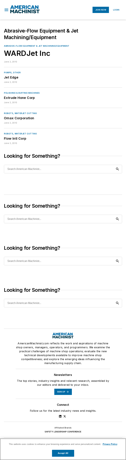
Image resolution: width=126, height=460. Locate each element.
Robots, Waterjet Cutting (20, 113)
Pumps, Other (12, 72)
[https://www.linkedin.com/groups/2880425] (60, 416)
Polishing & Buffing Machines (22, 93)
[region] (63, 449)
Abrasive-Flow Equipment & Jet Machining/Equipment (36, 46)
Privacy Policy (110, 444)
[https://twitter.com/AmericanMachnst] (64, 416)
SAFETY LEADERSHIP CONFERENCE (63, 431)
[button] (6, 9)
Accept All (63, 453)
